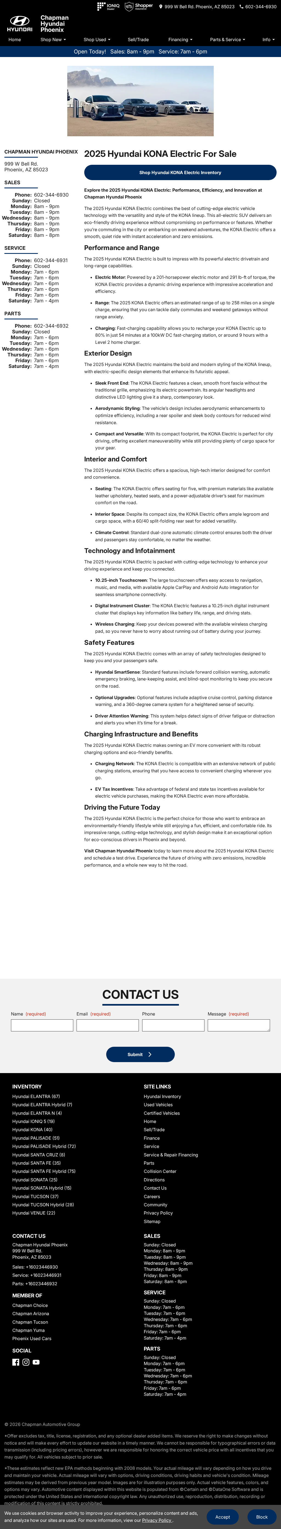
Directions (154, 1179)
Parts (149, 1163)
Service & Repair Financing (171, 1155)
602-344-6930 (51, 195)
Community (155, 1204)
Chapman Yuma (28, 1330)
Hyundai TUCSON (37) (35, 1196)
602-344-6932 (51, 326)
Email (94, 1014)
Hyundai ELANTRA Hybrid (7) (42, 1104)
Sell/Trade (138, 39)
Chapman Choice (30, 1305)
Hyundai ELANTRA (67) (36, 1096)
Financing (178, 39)
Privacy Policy (158, 1213)
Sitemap (152, 1221)
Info (267, 39)
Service (151, 1146)
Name (28, 1014)
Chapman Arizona (30, 1313)
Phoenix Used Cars (31, 1338)
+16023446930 (42, 1267)
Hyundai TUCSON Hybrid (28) (43, 1204)
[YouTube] (36, 1362)
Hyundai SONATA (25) (35, 1179)
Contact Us (155, 1188)
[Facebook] (15, 1362)
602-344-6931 (51, 260)
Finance (152, 1138)
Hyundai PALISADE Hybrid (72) (44, 1146)
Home (15, 39)
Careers (152, 1196)
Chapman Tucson (30, 1322)
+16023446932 (41, 1283)
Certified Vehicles (162, 1113)
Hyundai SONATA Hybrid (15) (42, 1188)
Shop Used (95, 39)
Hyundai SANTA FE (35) (36, 1163)
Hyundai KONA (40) (32, 1129)
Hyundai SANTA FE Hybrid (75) (44, 1171)
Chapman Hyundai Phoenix (55, 24)
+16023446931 (45, 1275)
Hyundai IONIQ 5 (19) (33, 1121)
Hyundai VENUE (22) (33, 1213)
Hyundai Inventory (162, 1096)
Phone (148, 1014)
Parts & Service (225, 39)
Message (228, 1014)
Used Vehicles (158, 1104)
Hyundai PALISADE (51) (36, 1138)
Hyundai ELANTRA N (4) (37, 1113)
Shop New (51, 39)
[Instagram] (25, 1362)
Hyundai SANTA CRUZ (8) (38, 1155)
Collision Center (160, 1171)
